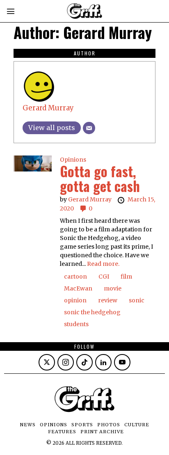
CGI (103, 276)
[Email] (89, 128)
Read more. (103, 264)
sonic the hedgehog (92, 312)
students (76, 324)
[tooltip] (47, 362)
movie (112, 288)
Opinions (73, 159)
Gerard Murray (48, 107)
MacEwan (78, 288)
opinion (75, 300)
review (107, 300)
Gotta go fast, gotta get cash (100, 178)
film (126, 276)
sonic (136, 300)
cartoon (75, 276)
